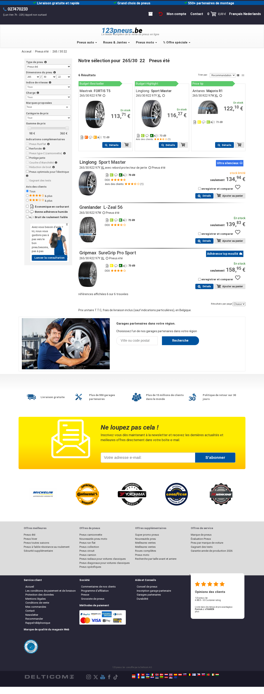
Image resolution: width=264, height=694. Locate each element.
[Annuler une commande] (161, 14)
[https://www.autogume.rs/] (170, 677)
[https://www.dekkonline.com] (157, 675)
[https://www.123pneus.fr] (138, 675)
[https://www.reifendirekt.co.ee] (157, 677)
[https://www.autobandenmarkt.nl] (166, 675)
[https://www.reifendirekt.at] (180, 675)
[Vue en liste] (238, 75)
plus (197, 611)
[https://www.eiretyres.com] (212, 675)
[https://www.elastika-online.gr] (143, 677)
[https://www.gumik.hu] (217, 675)
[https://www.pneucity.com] (208, 675)
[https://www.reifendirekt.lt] (161, 677)
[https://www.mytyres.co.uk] (170, 675)
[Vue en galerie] (242, 75)
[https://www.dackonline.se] (147, 675)
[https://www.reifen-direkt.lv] (166, 677)
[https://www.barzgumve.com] (147, 677)
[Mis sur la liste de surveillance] (239, 189)
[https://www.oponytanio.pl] (133, 677)
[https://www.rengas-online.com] (194, 675)
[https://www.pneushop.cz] (198, 675)
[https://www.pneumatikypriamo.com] (203, 675)
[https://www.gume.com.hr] (152, 677)
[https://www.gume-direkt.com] (184, 675)
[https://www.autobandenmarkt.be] (189, 675)
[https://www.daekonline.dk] (161, 675)
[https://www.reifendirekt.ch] (143, 675)
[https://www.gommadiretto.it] (152, 675)
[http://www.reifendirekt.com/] (175, 677)
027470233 (18, 9)
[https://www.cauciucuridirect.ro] (138, 677)
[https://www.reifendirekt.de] (133, 675)
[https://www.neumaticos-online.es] (175, 675)
